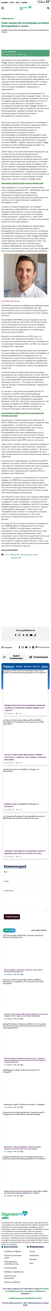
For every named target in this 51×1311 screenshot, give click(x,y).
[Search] (48, 8)
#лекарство (16, 558)
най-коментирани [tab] (38, 930)
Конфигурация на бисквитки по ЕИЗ (25, 1298)
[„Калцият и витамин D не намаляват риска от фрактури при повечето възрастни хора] (25, 832)
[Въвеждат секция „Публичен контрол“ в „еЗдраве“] (25, 1086)
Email (6, 881)
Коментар (9, 891)
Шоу (18, 2)
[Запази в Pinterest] (33, 647)
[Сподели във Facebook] (19, 647)
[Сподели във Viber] (22, 647)
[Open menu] (2, 8)
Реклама (33, 1259)
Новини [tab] (19, 666)
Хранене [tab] (27, 666)
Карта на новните (12, 1282)
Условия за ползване (12, 1251)
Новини (4, 2)
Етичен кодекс (10, 1268)
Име (6, 872)
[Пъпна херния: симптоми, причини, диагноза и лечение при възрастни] (25, 951)
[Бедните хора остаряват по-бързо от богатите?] (25, 785)
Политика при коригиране (10, 1277)
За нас (32, 1251)
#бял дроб (15, 555)
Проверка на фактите (14, 1272)
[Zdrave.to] (25, 9)
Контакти (34, 1255)
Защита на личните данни (12, 1256)
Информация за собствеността (11, 1262)
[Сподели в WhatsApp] (30, 647)
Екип (32, 1263)
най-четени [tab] (9, 930)
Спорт (12, 2)
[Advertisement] (25, 577)
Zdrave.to (12, 52)
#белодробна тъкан (29, 555)
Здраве (24, 2)
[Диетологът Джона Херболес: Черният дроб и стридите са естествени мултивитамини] (25, 1128)
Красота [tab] (36, 666)
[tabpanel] (25, 1066)
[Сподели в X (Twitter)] (26, 647)
